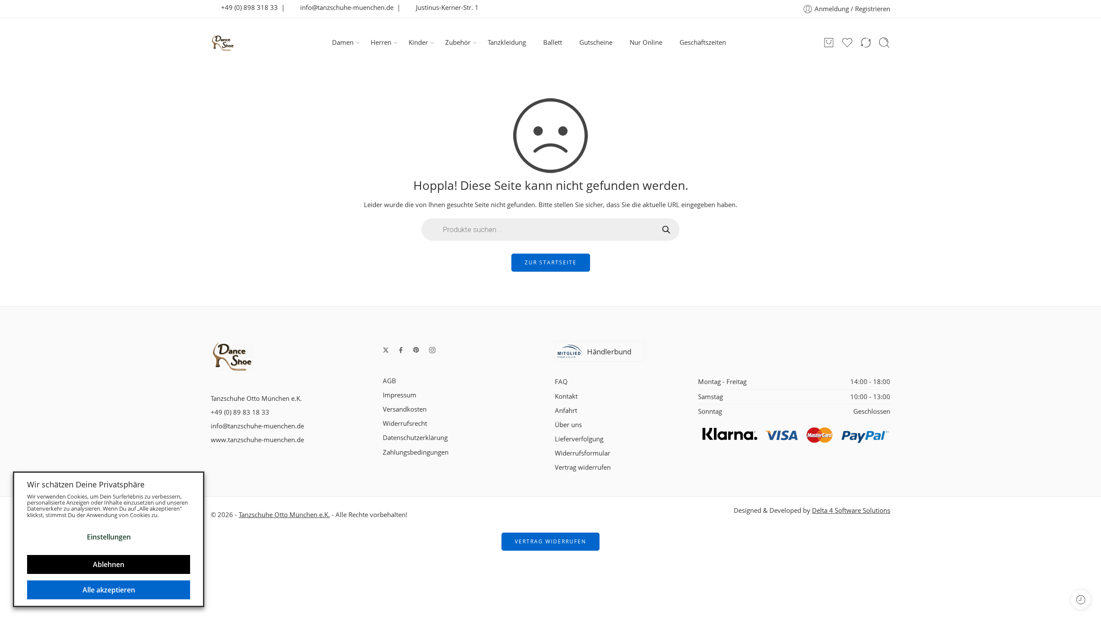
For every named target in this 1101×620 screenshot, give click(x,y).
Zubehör (458, 42)
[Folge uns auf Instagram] (432, 350)
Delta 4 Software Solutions (851, 510)
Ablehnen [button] (108, 564)
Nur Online (646, 42)
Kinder (418, 42)
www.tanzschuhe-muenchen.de (257, 440)
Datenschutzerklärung (415, 438)
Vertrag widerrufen (583, 467)
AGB (389, 381)
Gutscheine (595, 42)
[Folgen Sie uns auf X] (386, 350)
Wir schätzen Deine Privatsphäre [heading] (86, 484)
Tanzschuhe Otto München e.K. (284, 515)
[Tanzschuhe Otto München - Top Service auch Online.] (223, 42)
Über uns (568, 425)
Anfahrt (566, 410)
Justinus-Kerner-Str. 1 (445, 7)
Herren (381, 42)
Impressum (399, 395)
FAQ (561, 382)
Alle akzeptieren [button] (109, 590)
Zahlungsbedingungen (416, 452)
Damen (343, 42)
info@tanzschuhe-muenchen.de (344, 7)
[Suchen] (884, 43)
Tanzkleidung (507, 42)
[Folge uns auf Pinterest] (416, 350)
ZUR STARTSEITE (551, 262)
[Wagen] (829, 43)
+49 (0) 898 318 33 (247, 7)
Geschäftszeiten (703, 42)
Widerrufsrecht (405, 423)
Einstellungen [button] (109, 537)
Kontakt (566, 396)
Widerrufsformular (582, 453)
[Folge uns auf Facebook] (400, 350)
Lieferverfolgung (579, 439)
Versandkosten (405, 409)
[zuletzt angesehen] (1080, 599)
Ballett (552, 42)
